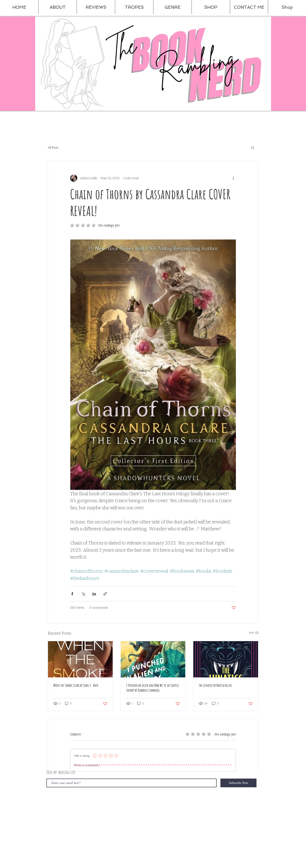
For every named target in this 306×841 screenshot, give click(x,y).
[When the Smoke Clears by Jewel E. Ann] (80, 659)
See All (253, 633)
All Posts (53, 147)
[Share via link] (105, 594)
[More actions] (233, 178)
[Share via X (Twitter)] (83, 594)
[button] (58, 7)
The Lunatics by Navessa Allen (215, 685)
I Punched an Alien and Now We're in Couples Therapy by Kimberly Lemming (152, 688)
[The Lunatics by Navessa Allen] (225, 659)
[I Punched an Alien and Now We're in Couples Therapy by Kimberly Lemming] (153, 659)
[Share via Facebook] (72, 594)
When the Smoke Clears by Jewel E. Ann (75, 685)
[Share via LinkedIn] (94, 594)
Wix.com (114, 802)
